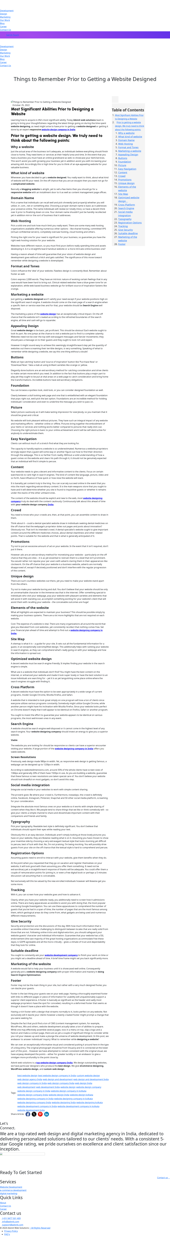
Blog (2, 23)
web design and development (58, 1079)
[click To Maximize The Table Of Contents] (115, 99)
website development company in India (37, 1106)
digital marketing (8, 1193)
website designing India (64, 1102)
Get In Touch (12, 34)
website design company (88, 1087)
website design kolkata (81, 1094)
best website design (27, 1075)
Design (3, 13)
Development (7, 10)
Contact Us (5, 29)
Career (3, 26)
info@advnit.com (10, 1221)
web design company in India (32, 1083)
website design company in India (58, 129)
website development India (31, 1110)
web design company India (60, 1083)
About (3, 1202)
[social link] (28, 1114)
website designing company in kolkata (73, 1098)
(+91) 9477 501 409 (11, 1218)
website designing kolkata (89, 1102)
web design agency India (29, 1079)
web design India (83, 1083)
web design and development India (91, 1079)
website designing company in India (35, 1098)
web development (26, 1087)
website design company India (32, 1094)
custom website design (88, 1075)
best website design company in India (57, 1075)
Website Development (11, 1187)
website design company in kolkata (68, 1090)
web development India (48, 1087)
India (50, 504)
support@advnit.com (12, 1224)
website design (68, 1087)
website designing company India (34, 1102)
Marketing (5, 17)
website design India (59, 1094)
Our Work (5, 20)
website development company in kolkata (78, 1106)
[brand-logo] (85, 40)
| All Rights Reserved (39, 1227)
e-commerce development (13, 1190)
